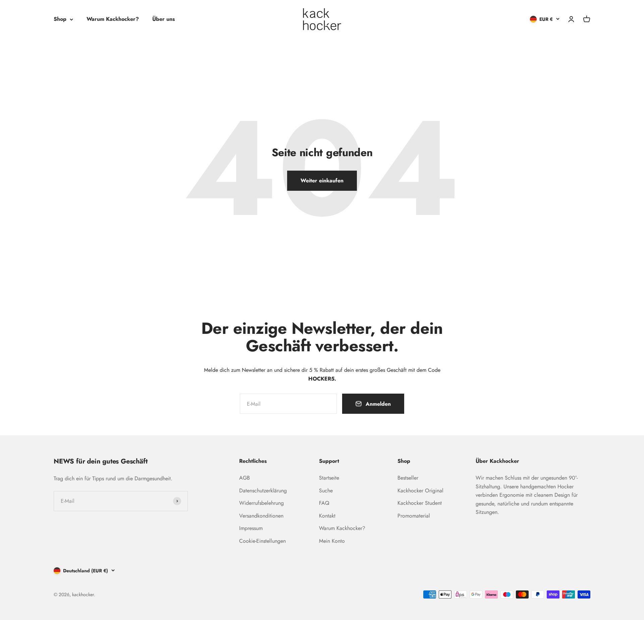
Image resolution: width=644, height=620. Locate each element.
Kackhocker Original (420, 490)
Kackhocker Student (419, 503)
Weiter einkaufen (322, 180)
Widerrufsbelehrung (261, 503)
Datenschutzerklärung (263, 490)
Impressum (251, 528)
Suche (326, 490)
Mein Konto (332, 541)
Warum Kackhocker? (113, 19)
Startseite (329, 478)
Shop (60, 19)
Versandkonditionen (261, 516)
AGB (244, 478)
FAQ (324, 503)
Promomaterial (413, 516)
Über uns (163, 19)
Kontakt (327, 516)
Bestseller (407, 478)
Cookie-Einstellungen (262, 541)
